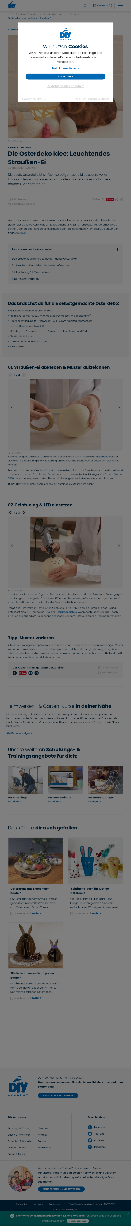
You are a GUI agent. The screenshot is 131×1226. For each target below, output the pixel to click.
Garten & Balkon (17, 1147)
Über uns (43, 1128)
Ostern (72, 14)
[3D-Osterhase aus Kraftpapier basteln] (35, 945)
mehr (35, 913)
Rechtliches (54, 1204)
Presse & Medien (17, 1154)
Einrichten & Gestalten (26, 14)
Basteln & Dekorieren (53, 14)
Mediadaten (44, 1147)
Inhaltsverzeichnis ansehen (33, 249)
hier (23, 233)
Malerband (102, 456)
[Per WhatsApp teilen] (121, 199)
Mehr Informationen (64, 68)
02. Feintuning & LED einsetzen (31, 272)
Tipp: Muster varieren (25, 279)
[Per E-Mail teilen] (116, 199)
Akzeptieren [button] (65, 76)
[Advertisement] (65, 1034)
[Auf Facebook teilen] (103, 199)
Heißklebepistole (67, 612)
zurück (14, 29)
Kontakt (42, 1134)
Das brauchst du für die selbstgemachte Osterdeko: (44, 259)
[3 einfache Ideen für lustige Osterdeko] (95, 860)
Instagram (100, 1147)
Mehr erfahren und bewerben (61, 1189)
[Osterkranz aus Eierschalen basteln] (35, 860)
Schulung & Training (19, 1128)
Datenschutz (22, 1204)
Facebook (99, 1127)
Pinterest (99, 1140)
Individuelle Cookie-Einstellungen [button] (65, 85)
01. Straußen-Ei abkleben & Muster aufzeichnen (41, 265)
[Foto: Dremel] (65, 414)
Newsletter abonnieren (58, 1095)
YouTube (99, 1133)
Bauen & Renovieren (19, 1134)
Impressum (80, 98)
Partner (42, 1141)
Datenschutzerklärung (98, 98)
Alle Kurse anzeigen (18, 733)
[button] (10, 375)
